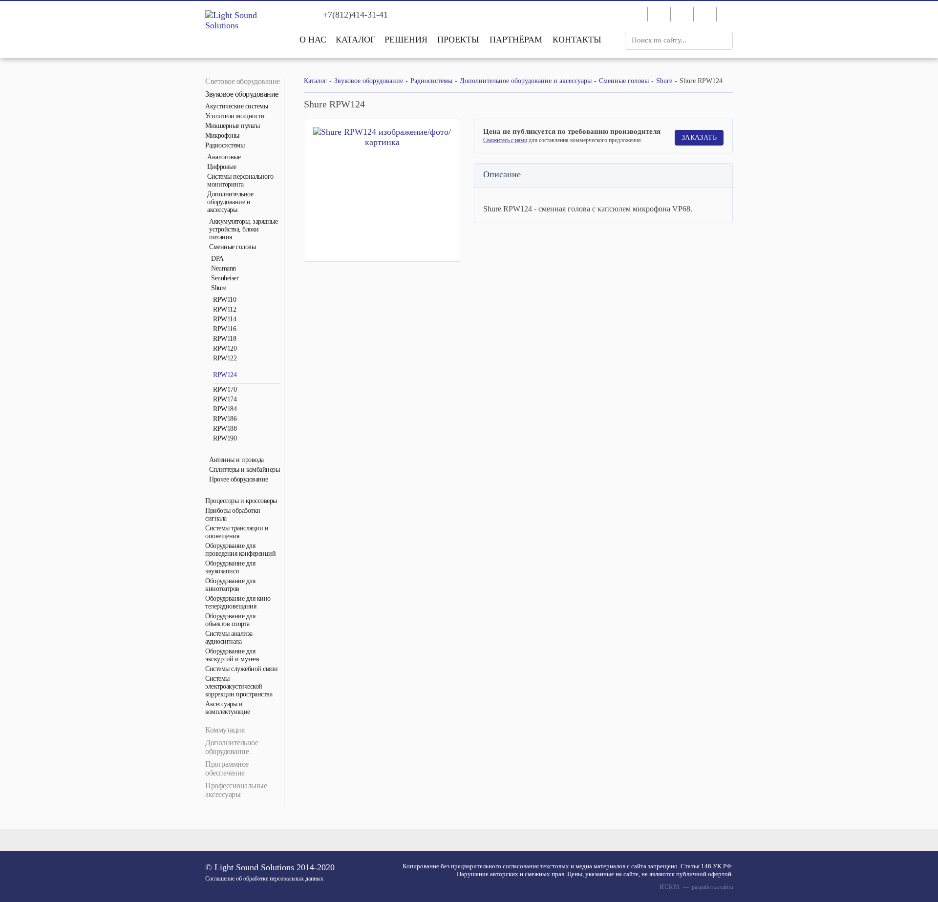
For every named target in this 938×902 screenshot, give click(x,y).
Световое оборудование (242, 81)
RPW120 (224, 348)
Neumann (223, 268)
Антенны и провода (236, 459)
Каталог (355, 39)
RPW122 (224, 358)
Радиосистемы (224, 145)
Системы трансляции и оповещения (236, 532)
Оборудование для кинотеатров (230, 584)
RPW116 (224, 329)
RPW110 (224, 299)
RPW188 (224, 428)
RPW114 (224, 319)
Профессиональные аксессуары (236, 789)
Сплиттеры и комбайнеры (244, 469)
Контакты (577, 39)
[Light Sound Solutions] (244, 20)
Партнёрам (516, 39)
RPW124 (224, 374)
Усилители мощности (234, 116)
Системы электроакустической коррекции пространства (238, 686)
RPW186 (224, 418)
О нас (312, 39)
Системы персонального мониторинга (240, 180)
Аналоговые (223, 157)
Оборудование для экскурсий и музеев (232, 655)
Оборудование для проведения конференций (240, 549)
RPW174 (224, 399)
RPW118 (224, 338)
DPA (217, 258)
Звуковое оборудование (241, 94)
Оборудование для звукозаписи (230, 567)
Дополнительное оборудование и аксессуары (230, 201)
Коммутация (224, 730)
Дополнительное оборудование (231, 746)
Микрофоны (222, 135)
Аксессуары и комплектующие (227, 707)
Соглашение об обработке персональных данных (264, 878)
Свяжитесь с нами (505, 140)
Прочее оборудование (238, 479)
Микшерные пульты (232, 125)
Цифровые (221, 166)
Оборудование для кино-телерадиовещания (239, 602)
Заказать (699, 137)
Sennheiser (224, 278)
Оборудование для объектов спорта (230, 620)
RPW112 (224, 309)
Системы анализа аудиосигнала (229, 637)
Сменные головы (232, 247)
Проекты (458, 39)
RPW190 (224, 438)
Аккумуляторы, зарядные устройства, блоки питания (243, 229)
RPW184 (224, 409)
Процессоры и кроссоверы (241, 500)
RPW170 (224, 389)
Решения (405, 39)
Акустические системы (236, 106)
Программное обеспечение (227, 768)
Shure (218, 288)
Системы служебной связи (241, 668)
